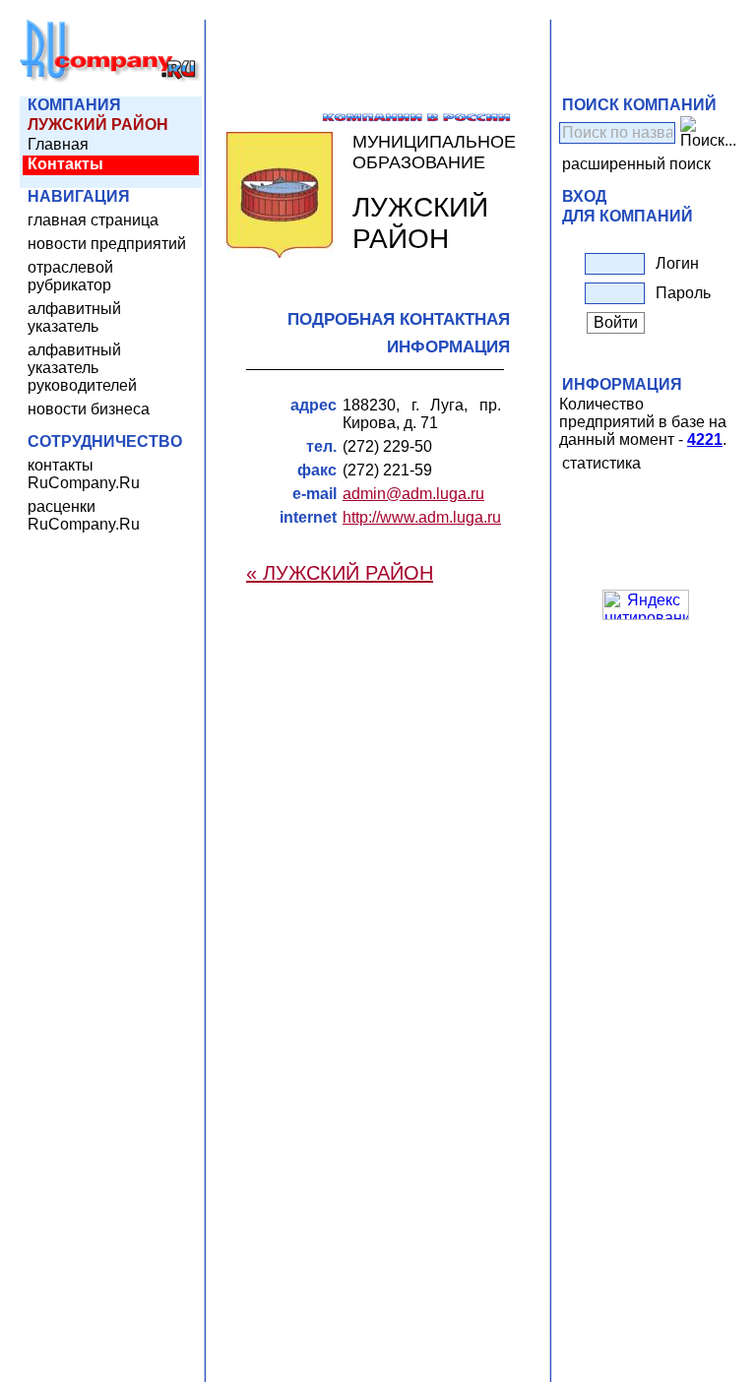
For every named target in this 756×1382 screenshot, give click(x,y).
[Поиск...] (708, 133)
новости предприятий (107, 243)
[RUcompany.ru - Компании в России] (110, 78)
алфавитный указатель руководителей (82, 368)
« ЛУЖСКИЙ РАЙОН (339, 573)
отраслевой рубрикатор (70, 276)
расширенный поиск (636, 164)
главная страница (93, 220)
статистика (601, 463)
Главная (58, 144)
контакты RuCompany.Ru (84, 474)
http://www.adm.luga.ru (422, 517)
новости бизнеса (89, 409)
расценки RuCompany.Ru (84, 515)
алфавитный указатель (74, 317)
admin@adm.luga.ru (413, 493)
